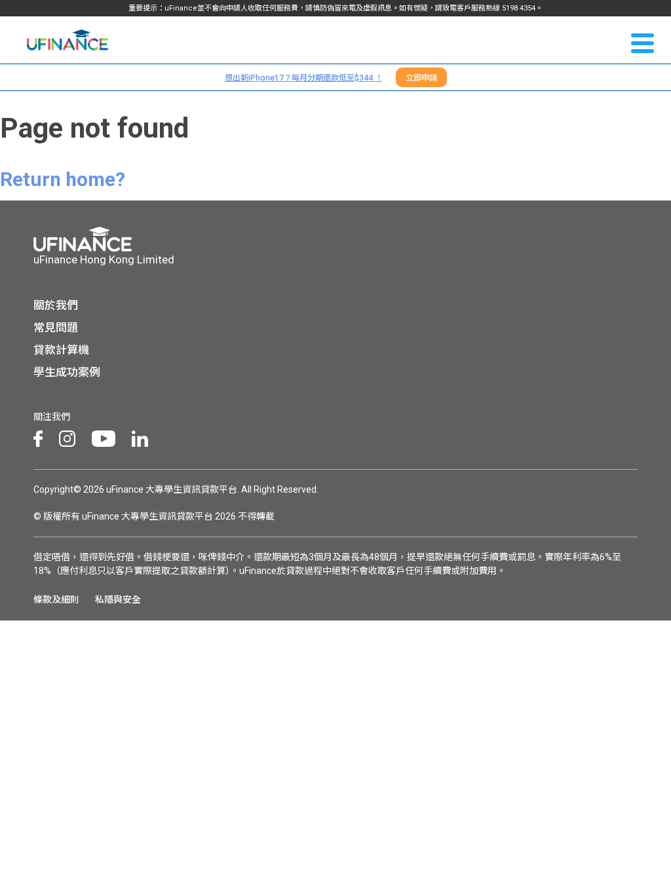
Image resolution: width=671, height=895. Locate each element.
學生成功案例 (66, 372)
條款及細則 (56, 599)
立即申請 (421, 78)
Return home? (62, 179)
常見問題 (55, 327)
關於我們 (55, 305)
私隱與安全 (118, 599)
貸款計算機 (61, 349)
